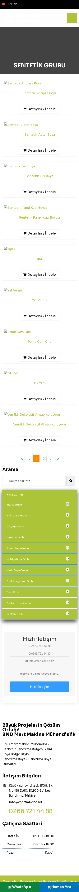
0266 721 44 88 (31, 811)
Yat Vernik (39, 300)
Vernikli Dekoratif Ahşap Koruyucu (39, 424)
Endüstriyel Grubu (37, 515)
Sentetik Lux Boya (39, 176)
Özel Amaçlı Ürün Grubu (37, 581)
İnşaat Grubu (38, 504)
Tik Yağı (40, 383)
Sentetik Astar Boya (39, 135)
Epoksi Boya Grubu (38, 548)
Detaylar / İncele (41, 109)
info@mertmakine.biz (25, 802)
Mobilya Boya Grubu (38, 559)
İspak (39, 259)
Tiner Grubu (37, 592)
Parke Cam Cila (39, 342)
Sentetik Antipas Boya (39, 93)
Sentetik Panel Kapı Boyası (39, 218)
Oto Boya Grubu (37, 537)
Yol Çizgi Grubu (37, 526)
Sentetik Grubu (38, 614)
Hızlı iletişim (39, 687)
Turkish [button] (11, 4)
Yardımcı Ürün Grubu (38, 603)
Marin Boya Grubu (37, 570)
